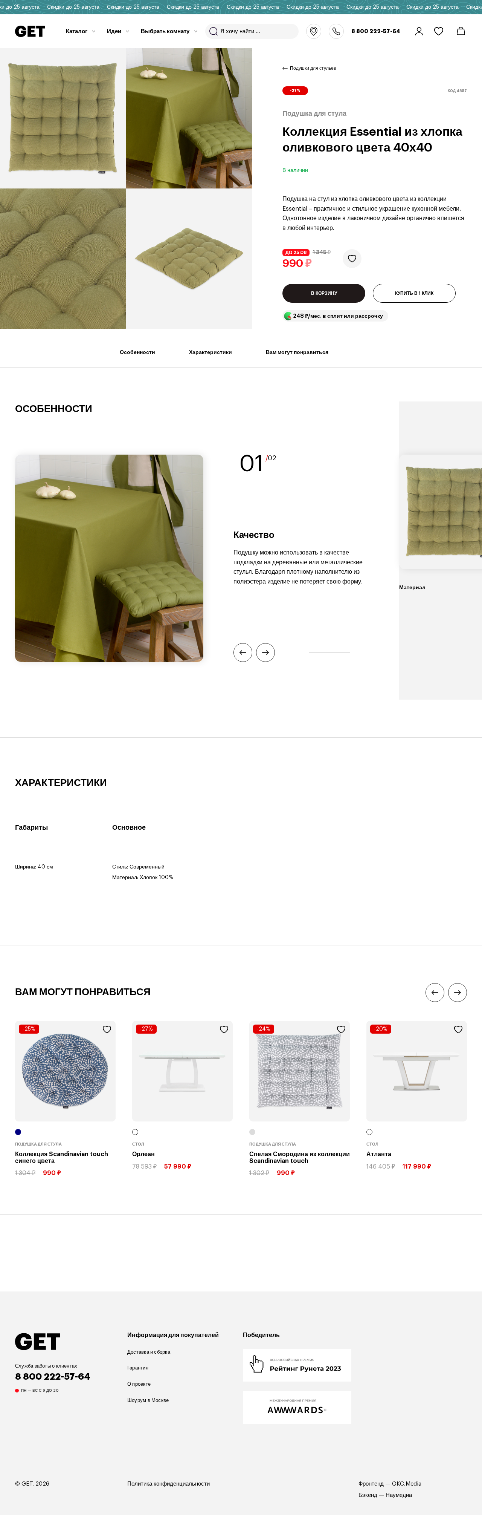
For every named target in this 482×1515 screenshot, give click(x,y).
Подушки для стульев (313, 68)
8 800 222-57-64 (375, 31)
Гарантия (137, 1367)
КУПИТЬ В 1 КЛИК (414, 293)
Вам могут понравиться (297, 352)
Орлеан (143, 1154)
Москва (313, 31)
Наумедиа (399, 1495)
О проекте (139, 1384)
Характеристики (210, 352)
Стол (138, 1144)
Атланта (378, 1154)
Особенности (137, 352)
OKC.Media (406, 1484)
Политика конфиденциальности (168, 1484)
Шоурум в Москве (148, 1400)
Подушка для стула (38, 1144)
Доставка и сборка (148, 1352)
